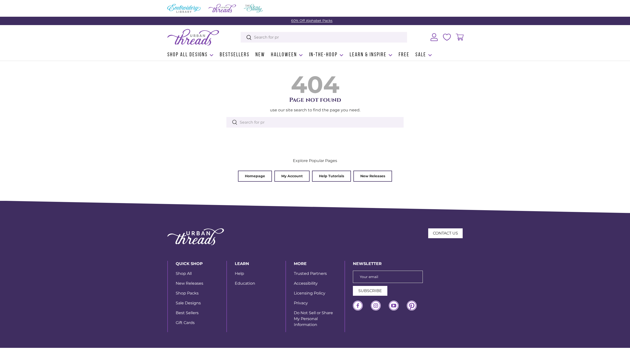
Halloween (284, 55)
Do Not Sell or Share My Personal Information (313, 318)
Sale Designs (188, 303)
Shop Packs (187, 293)
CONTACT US (445, 233)
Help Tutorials (331, 176)
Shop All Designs (187, 55)
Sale (420, 55)
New (260, 55)
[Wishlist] (447, 37)
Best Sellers (187, 312)
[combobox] (324, 37)
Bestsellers (235, 55)
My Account (292, 176)
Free (404, 55)
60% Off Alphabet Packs (311, 20)
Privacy (301, 303)
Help (239, 273)
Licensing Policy (309, 293)
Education (245, 283)
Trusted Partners (310, 273)
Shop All (184, 273)
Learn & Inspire (368, 55)
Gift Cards (185, 322)
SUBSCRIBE (370, 290)
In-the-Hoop (323, 55)
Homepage (255, 176)
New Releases (372, 176)
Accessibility (306, 283)
